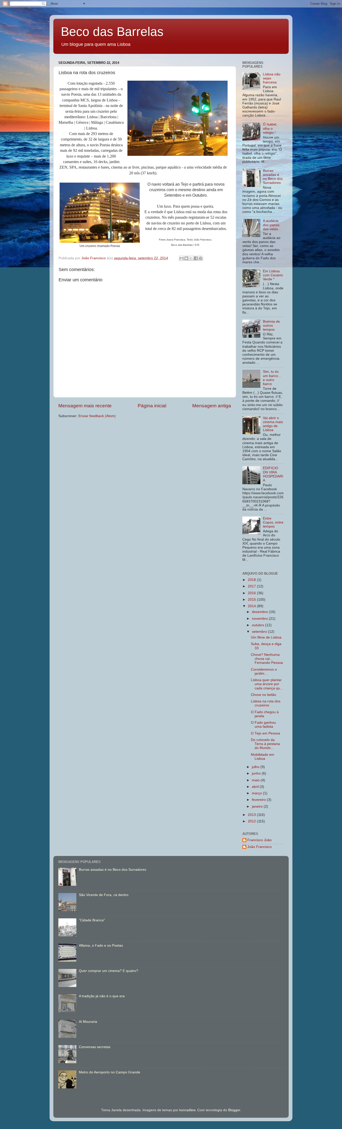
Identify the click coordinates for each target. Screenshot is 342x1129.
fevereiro (259, 800)
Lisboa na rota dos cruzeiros (265, 703)
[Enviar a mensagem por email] (181, 258)
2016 (252, 593)
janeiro (258, 806)
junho (257, 773)
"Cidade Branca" (92, 920)
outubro (258, 625)
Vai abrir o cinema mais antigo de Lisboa (273, 424)
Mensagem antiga (211, 405)
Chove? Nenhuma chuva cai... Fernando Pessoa (267, 659)
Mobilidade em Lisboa (262, 757)
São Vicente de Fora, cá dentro (103, 895)
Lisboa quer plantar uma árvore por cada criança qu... (267, 684)
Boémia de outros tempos (271, 325)
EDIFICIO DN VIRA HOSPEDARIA (273, 474)
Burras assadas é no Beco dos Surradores (273, 177)
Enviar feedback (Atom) (97, 416)
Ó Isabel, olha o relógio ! (270, 128)
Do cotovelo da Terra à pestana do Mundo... (265, 744)
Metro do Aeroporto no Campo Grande (109, 1072)
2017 (252, 586)
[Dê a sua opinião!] (186, 258)
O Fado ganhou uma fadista (263, 724)
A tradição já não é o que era (102, 996)
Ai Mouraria (88, 1022)
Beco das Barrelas (112, 32)
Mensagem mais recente (85, 405)
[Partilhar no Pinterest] (200, 258)
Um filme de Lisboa (266, 637)
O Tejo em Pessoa (265, 733)
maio (256, 780)
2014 (252, 606)
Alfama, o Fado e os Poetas (101, 945)
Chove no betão (263, 695)
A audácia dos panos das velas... (272, 225)
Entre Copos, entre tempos (273, 522)
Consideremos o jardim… (264, 671)
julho (256, 767)
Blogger (234, 1110)
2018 (252, 580)
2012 (252, 821)
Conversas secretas (94, 1047)
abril (256, 787)
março (257, 793)
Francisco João (259, 840)
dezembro (260, 612)
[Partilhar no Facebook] (195, 258)
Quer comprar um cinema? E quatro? (108, 971)
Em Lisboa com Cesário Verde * (273, 275)
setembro (260, 632)
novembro (260, 618)
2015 (252, 599)
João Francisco (259, 847)
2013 (252, 815)
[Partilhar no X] (191, 258)
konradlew (187, 1110)
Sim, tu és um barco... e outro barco (272, 378)
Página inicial (152, 405)
